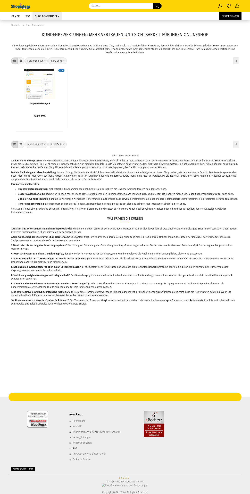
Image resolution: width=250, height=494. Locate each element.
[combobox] (36, 60)
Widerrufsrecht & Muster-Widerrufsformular (96, 432)
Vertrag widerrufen (23, 469)
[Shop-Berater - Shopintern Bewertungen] (125, 485)
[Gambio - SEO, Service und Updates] (22, 6)
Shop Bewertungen (47, 16)
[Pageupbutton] (9, 472)
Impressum (79, 420)
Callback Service (82, 459)
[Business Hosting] (37, 419)
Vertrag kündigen (82, 437)
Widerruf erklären (82, 442)
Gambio (15, 16)
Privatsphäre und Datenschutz (89, 453)
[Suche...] (157, 6)
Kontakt (77, 426)
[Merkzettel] (228, 6)
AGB (75, 448)
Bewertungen (230, 16)
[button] (220, 6)
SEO (28, 16)
